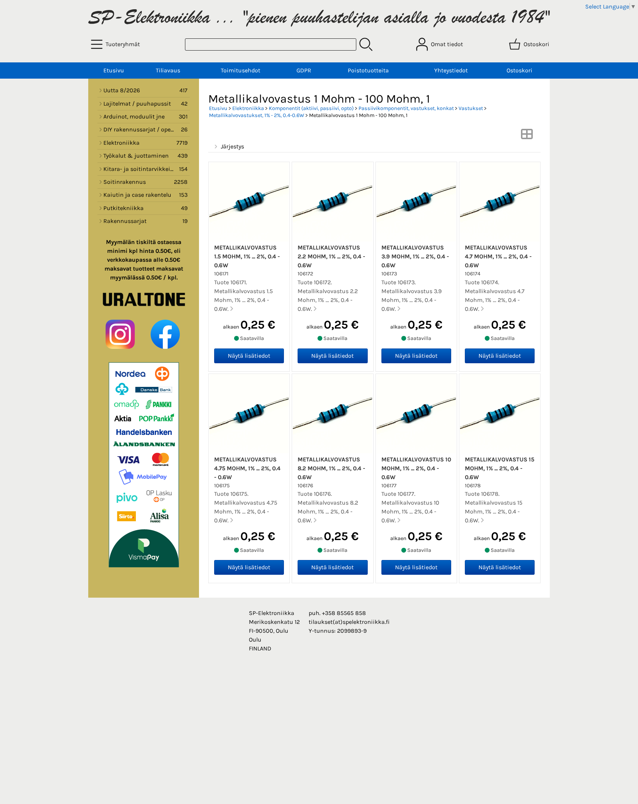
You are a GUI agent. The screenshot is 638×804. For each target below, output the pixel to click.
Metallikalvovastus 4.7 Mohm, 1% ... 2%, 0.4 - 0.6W (498, 256)
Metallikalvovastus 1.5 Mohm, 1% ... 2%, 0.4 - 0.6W (247, 256)
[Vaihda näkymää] (527, 136)
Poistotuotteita (368, 70)
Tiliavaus (168, 70)
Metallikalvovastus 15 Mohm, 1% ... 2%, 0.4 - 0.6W (499, 468)
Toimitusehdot (240, 70)
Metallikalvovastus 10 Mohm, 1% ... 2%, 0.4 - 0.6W (416, 468)
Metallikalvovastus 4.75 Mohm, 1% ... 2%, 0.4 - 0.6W (247, 468)
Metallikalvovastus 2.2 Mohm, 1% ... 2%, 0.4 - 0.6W (331, 256)
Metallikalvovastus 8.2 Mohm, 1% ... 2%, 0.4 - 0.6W (331, 468)
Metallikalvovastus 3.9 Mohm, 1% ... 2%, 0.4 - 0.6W (415, 256)
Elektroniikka (248, 108)
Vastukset (471, 108)
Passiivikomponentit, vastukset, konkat (406, 108)
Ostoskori (519, 70)
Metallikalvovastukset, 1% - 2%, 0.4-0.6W (256, 115)
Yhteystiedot (451, 70)
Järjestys (232, 146)
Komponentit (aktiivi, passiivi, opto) (311, 108)
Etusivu (113, 70)
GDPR (303, 70)
